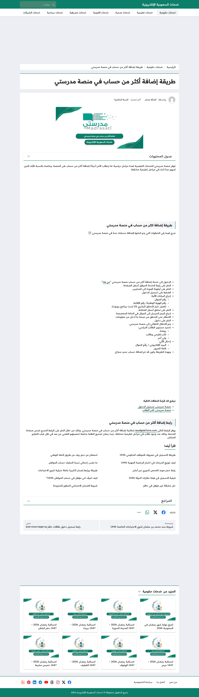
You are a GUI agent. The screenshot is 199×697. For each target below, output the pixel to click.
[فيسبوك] (163, 512)
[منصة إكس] (155, 512)
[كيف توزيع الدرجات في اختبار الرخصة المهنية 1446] (139, 462)
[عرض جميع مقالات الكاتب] (172, 99)
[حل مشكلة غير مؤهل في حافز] (139, 485)
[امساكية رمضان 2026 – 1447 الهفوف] (119, 652)
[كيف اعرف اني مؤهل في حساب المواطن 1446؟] (60, 478)
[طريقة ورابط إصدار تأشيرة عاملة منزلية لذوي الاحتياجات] (60, 470)
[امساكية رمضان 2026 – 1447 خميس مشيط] (41, 652)
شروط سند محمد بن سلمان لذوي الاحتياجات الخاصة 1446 (141, 526)
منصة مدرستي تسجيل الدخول (154, 406)
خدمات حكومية (155, 67)
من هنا (106, 281)
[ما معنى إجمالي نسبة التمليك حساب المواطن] (60, 462)
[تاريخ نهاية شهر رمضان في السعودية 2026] (158, 615)
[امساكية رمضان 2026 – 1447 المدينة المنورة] (119, 615)
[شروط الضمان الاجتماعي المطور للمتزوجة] (60, 485)
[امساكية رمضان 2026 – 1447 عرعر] (158, 652)
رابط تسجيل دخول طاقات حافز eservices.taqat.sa (53, 526)
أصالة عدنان (150, 99)
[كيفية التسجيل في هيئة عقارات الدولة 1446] (139, 478)
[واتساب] (147, 512)
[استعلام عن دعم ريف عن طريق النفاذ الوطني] (60, 455)
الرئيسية (171, 67)
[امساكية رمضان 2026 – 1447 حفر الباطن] (41, 615)
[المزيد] (139, 512)
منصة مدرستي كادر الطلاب (156, 410)
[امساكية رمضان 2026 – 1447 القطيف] (80, 652)
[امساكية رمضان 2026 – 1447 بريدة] (80, 615)
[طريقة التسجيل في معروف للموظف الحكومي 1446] (139, 455)
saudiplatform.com (146, 430)
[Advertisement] (99, 40)
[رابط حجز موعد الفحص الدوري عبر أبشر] (139, 470)
